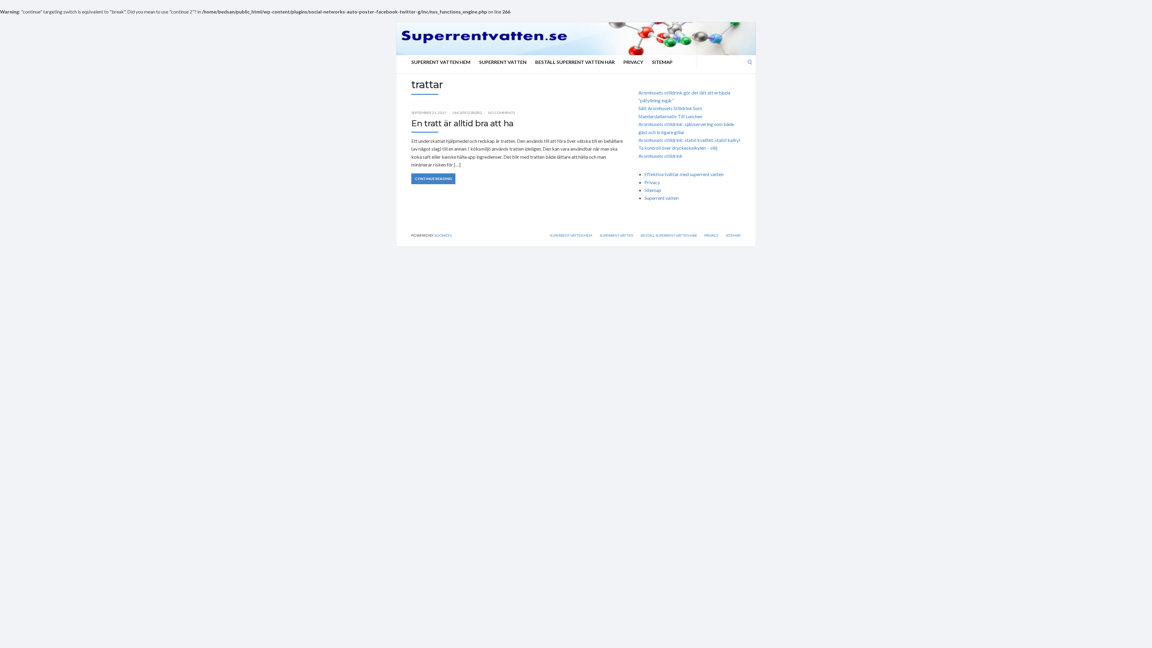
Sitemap (662, 62)
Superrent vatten (502, 62)
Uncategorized (467, 112)
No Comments (501, 112)
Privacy (633, 62)
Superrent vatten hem (440, 62)
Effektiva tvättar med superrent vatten (684, 174)
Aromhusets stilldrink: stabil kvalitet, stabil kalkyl (689, 140)
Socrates (443, 235)
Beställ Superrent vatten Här (575, 62)
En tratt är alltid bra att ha (462, 123)
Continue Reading (433, 178)
